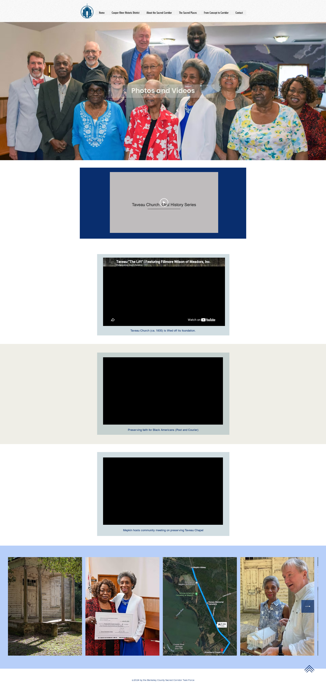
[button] (187, 12)
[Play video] (164, 202)
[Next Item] (307, 606)
